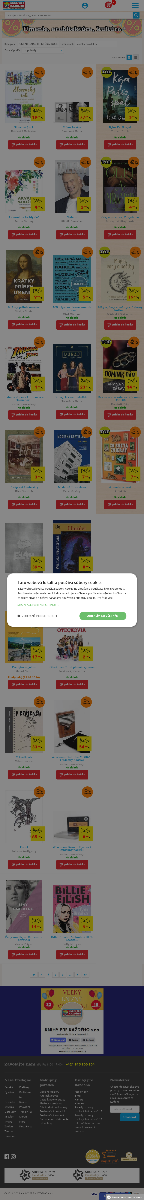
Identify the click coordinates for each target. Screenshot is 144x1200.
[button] (71, 604)
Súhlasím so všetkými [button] (103, 615)
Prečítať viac (104, 598)
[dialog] (72, 600)
